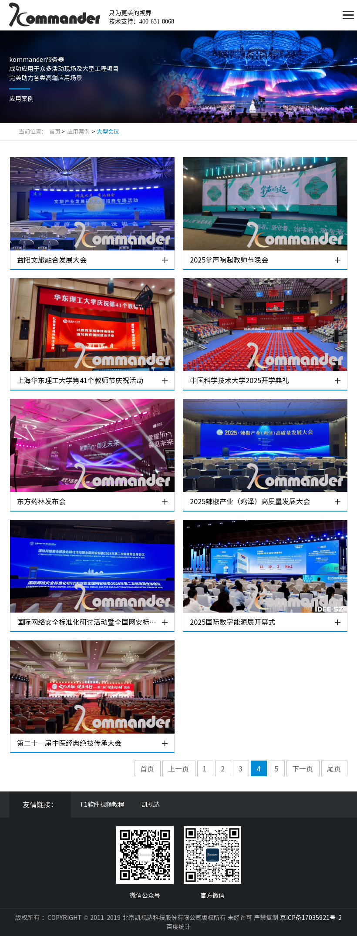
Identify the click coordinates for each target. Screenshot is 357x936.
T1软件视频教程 (102, 804)
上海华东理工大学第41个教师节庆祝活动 (80, 380)
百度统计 (178, 927)
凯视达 (150, 804)
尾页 (334, 768)
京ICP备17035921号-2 (311, 918)
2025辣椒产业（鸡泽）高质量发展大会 (250, 501)
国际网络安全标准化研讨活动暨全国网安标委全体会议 (88, 622)
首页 (55, 132)
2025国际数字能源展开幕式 (232, 622)
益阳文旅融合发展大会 (52, 259)
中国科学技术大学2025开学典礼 (239, 380)
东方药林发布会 (41, 501)
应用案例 (79, 132)
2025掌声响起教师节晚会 (229, 259)
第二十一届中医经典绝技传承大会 (69, 743)
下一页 (302, 768)
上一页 (178, 768)
